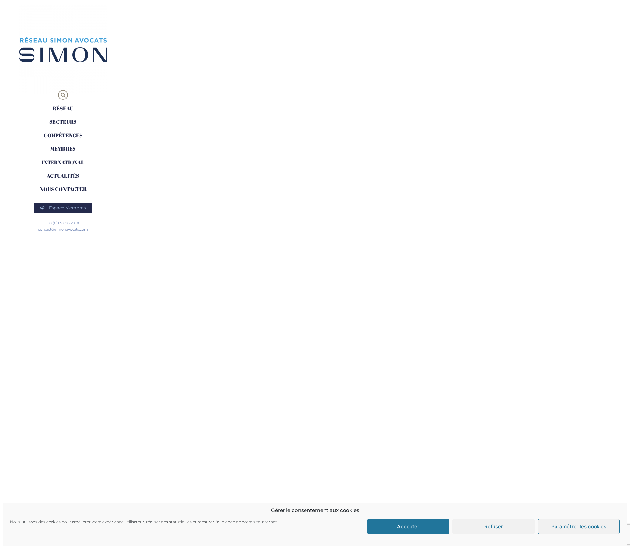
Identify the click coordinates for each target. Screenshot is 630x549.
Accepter (408, 526)
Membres (63, 148)
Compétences (63, 135)
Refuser (493, 526)
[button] (63, 95)
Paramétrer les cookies (578, 526)
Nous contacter (63, 189)
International (63, 162)
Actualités (63, 175)
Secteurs (63, 121)
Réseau (63, 108)
